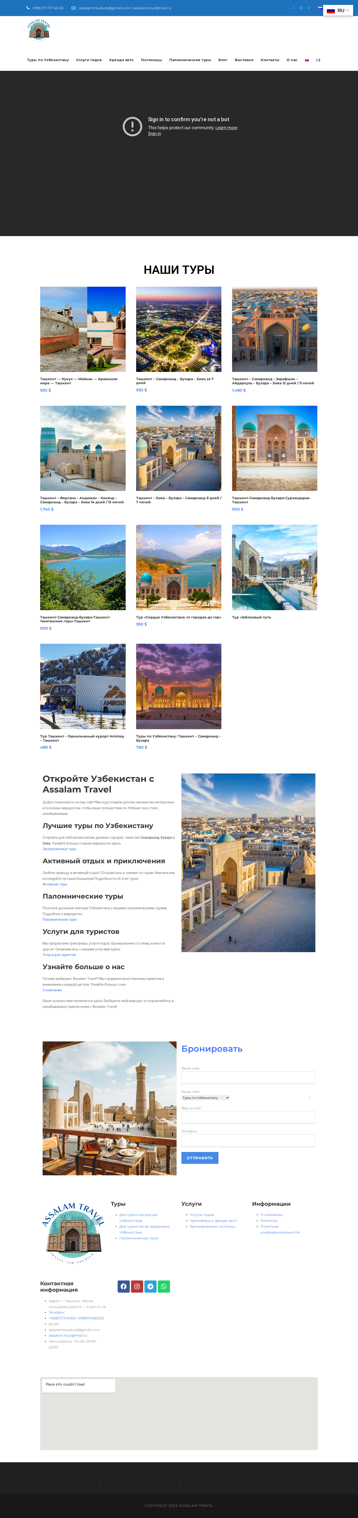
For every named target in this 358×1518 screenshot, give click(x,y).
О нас (292, 60)
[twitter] (309, 8)
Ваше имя (190, 1068)
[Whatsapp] (164, 1286)
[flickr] (301, 8)
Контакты (270, 60)
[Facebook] (124, 1286)
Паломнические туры (190, 60)
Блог (222, 60)
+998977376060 (76, 1318)
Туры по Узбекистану (48, 60)
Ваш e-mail (191, 1108)
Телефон (189, 1131)
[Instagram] (137, 1286)
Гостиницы (151, 60)
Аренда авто (121, 60)
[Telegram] (150, 1286)
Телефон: (57, 1312)
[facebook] (293, 8)
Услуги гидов (89, 60)
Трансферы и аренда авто (213, 1220)
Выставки (244, 60)
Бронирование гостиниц (212, 1226)
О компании (52, 990)
